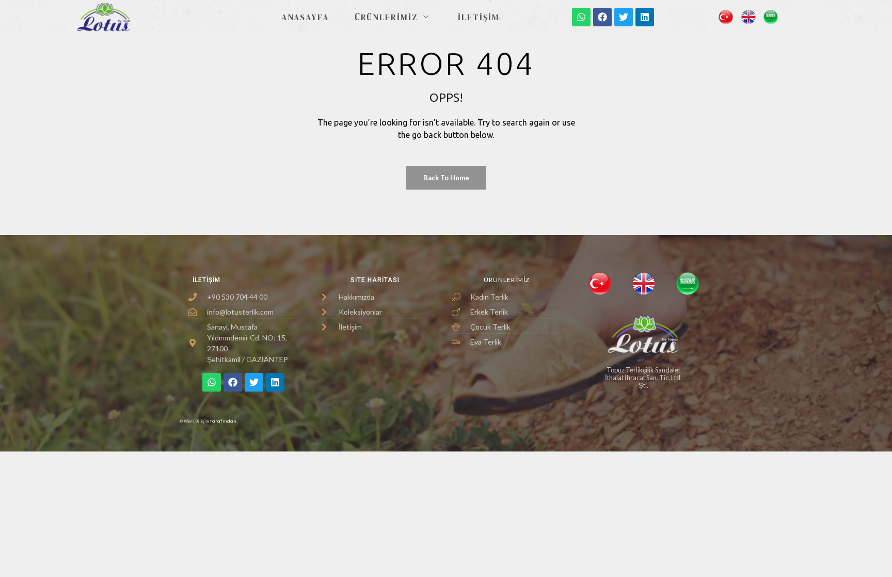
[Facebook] (602, 17)
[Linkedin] (644, 17)
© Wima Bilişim (193, 421)
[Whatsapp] (581, 17)
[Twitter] (623, 17)
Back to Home (446, 178)
